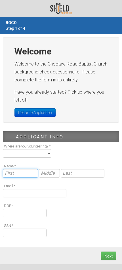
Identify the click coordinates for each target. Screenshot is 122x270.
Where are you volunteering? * (27, 146)
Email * (9, 186)
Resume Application (35, 112)
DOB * (9, 206)
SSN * (8, 225)
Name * (10, 166)
